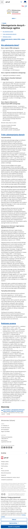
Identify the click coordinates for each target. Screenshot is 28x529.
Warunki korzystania (6, 473)
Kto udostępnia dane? (8, 31)
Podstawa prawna (7, 36)
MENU (13, 18)
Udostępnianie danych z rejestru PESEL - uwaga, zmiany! (13, 39)
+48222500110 (4, 438)
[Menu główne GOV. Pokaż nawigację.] (2, 2)
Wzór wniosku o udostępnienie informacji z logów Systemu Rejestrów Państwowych (13, 412)
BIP (2, 468)
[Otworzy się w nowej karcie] (2, 448)
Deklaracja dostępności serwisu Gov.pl (10, 477)
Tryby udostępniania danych (9, 34)
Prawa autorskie (5, 470)
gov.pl (6, 458)
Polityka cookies (5, 461)
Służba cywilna (4, 464)
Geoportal (3, 475)
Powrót (4, 23)
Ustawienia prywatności (7, 479)
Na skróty (3, 453)
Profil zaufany (4, 466)
